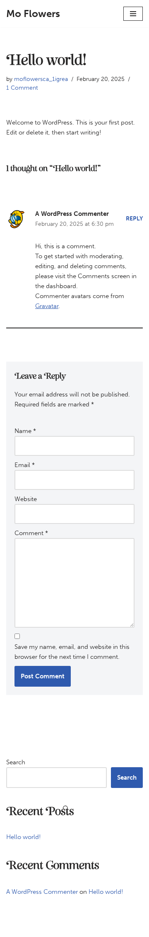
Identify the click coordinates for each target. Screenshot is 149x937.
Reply (134, 218)
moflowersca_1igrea (41, 79)
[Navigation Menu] (133, 14)
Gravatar (46, 306)
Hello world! (23, 837)
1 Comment (22, 87)
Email (24, 465)
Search (15, 762)
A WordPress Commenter (72, 214)
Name (25, 431)
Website (25, 499)
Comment (31, 533)
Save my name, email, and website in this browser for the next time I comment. (72, 652)
